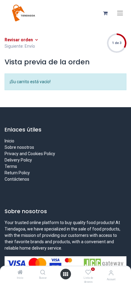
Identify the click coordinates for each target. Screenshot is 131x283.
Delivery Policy (18, 160)
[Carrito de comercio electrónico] (105, 13)
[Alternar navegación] (120, 13)
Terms (11, 166)
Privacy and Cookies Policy (30, 153)
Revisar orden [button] (19, 39)
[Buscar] (43, 272)
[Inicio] (20, 272)
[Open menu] (65, 274)
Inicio (9, 140)
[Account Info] (111, 272)
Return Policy (17, 172)
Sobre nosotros (19, 147)
